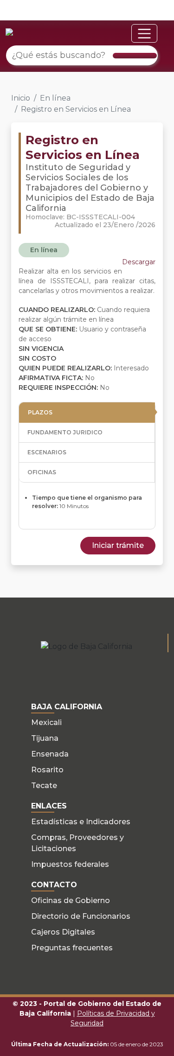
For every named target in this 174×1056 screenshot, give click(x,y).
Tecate (44, 785)
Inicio (20, 98)
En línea (55, 98)
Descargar (138, 262)
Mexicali (46, 722)
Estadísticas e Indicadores (80, 821)
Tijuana (44, 738)
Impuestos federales (70, 864)
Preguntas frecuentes (72, 947)
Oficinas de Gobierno (70, 900)
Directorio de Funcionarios (80, 916)
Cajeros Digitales (63, 932)
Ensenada (50, 754)
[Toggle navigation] (144, 33)
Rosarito (47, 769)
